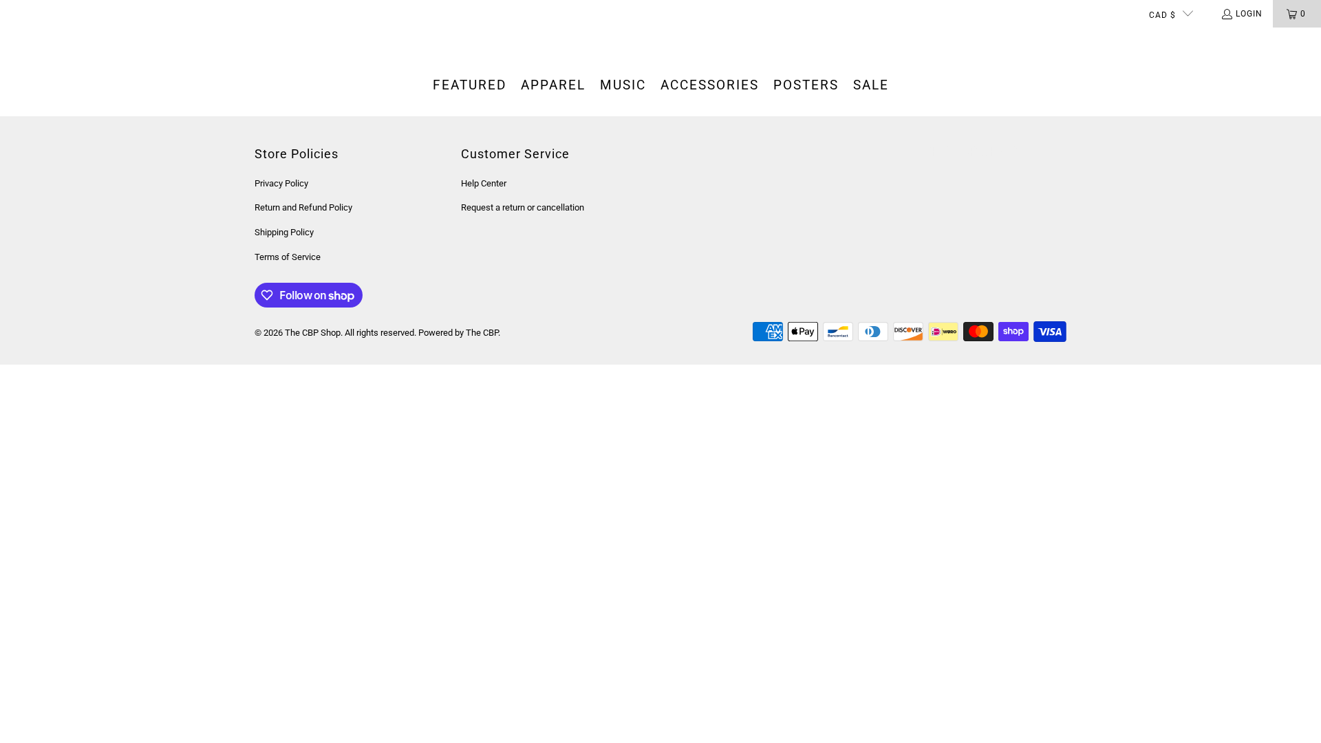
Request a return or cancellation (522, 207)
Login (1249, 14)
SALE (871, 85)
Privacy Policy (281, 183)
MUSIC (623, 85)
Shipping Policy (284, 232)
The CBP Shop (313, 332)
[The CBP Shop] (65, 41)
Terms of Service (288, 257)
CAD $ (1162, 15)
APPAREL (553, 85)
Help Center (483, 183)
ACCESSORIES (709, 85)
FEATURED (469, 85)
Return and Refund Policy (303, 207)
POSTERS (806, 85)
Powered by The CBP (458, 332)
